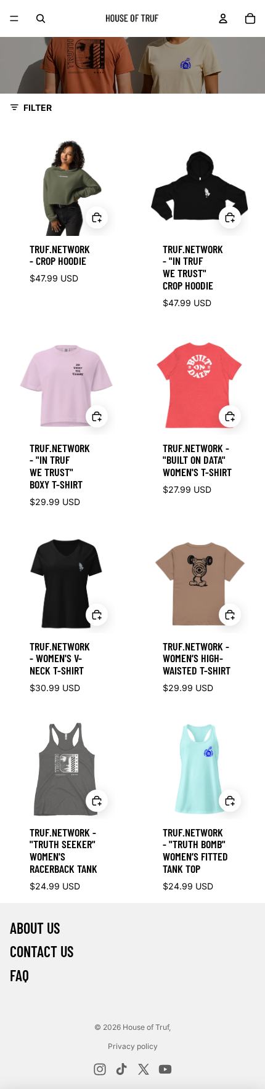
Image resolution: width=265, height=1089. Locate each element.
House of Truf (146, 1027)
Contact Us (41, 951)
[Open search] (40, 18)
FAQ (19, 975)
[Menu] (14, 18)
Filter (37, 107)
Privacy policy (133, 1046)
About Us (35, 928)
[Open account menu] (223, 18)
